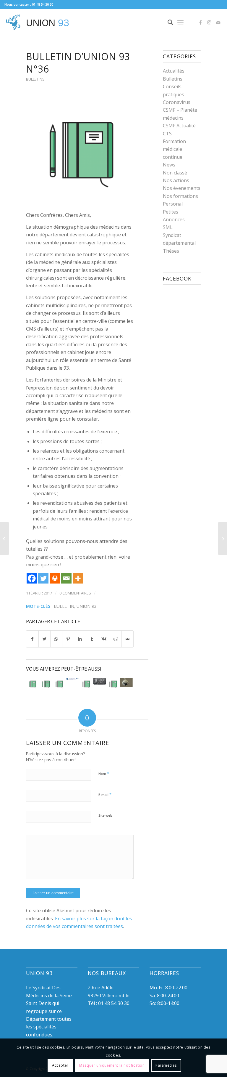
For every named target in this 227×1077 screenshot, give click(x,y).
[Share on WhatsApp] (56, 639)
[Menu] (180, 22)
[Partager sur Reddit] (115, 639)
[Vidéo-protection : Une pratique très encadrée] (126, 682)
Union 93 (86, 606)
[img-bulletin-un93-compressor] (80, 150)
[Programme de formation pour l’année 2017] (99, 681)
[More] (78, 578)
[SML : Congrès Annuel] (73, 679)
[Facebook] (32, 578)
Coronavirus (176, 102)
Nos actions (176, 180)
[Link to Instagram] (209, 22)
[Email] (66, 578)
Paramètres (166, 1065)
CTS (167, 133)
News (169, 164)
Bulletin (64, 606)
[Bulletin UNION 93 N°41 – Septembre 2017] (46, 684)
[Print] (55, 578)
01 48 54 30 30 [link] (113, 1003)
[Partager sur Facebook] (32, 639)
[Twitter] (43, 578)
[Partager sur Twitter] (44, 639)
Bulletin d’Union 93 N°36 (78, 62)
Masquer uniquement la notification (112, 1065)
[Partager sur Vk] (104, 639)
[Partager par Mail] (127, 639)
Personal (173, 204)
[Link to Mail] (218, 22)
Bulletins (35, 79)
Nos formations (180, 196)
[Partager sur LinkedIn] (80, 639)
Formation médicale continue (174, 149)
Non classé (175, 172)
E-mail (104, 794)
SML (168, 227)
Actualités (173, 71)
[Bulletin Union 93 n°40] (86, 684)
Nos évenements (181, 188)
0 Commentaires (75, 593)
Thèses (171, 251)
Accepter (60, 1065)
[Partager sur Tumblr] (92, 639)
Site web (105, 815)
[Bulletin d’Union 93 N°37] (59, 684)
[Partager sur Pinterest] (68, 639)
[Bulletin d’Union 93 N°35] (113, 684)
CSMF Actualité (179, 125)
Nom (103, 773)
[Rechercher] (167, 22)
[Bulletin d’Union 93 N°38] (32, 684)
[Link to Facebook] (200, 22)
